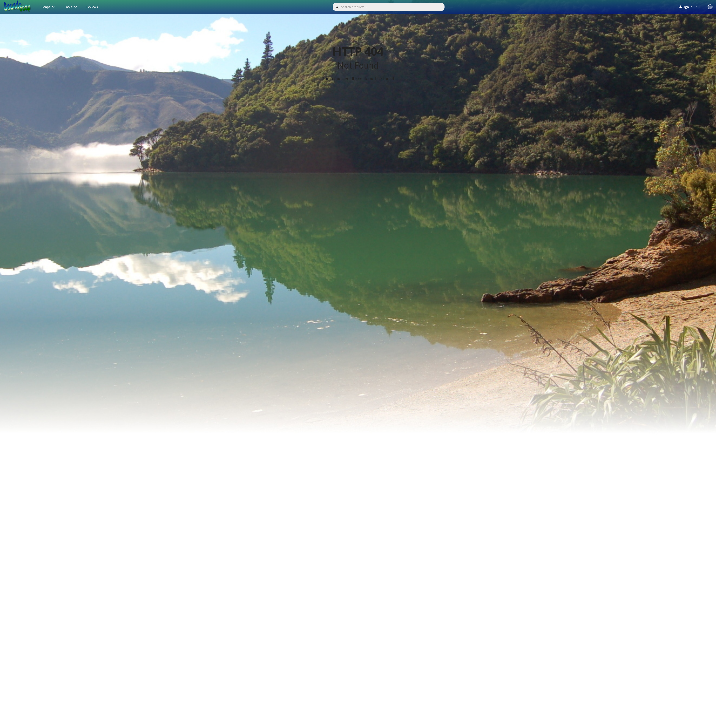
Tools (68, 7)
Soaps (46, 7)
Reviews (92, 7)
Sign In (687, 7)
